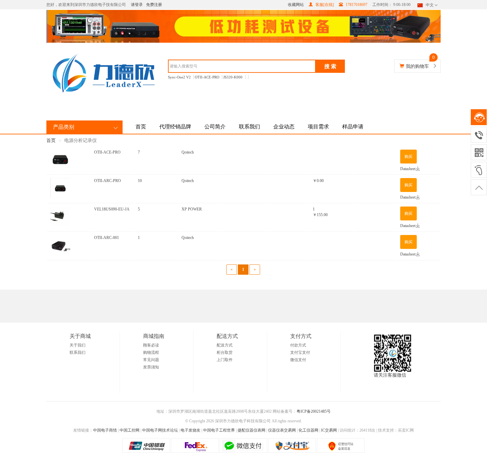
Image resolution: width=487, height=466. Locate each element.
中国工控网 (129, 430)
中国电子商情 (105, 430)
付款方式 (298, 345)
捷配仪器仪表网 (251, 430)
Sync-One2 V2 (179, 77)
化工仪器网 (308, 430)
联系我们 (249, 126)
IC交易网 (329, 430)
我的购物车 (417, 66)
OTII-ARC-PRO (107, 180)
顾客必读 (151, 345)
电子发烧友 (190, 430)
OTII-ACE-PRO (207, 77)
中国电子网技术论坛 (160, 430)
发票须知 (151, 367)
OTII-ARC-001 (106, 237)
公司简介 (215, 126)
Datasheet (407, 168)
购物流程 (151, 352)
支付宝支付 (300, 352)
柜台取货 (225, 352)
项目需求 (318, 126)
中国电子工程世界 (219, 430)
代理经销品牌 (175, 126)
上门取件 (225, 359)
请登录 (137, 4)
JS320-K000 (233, 77)
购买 (408, 156)
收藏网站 (296, 4)
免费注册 (154, 4)
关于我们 (77, 345)
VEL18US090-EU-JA (112, 209)
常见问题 (151, 359)
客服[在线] (324, 4)
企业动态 (284, 126)
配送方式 (225, 345)
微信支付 (298, 359)
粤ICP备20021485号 (314, 411)
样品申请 (352, 126)
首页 (140, 126)
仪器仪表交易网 (282, 430)
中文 (430, 5)
